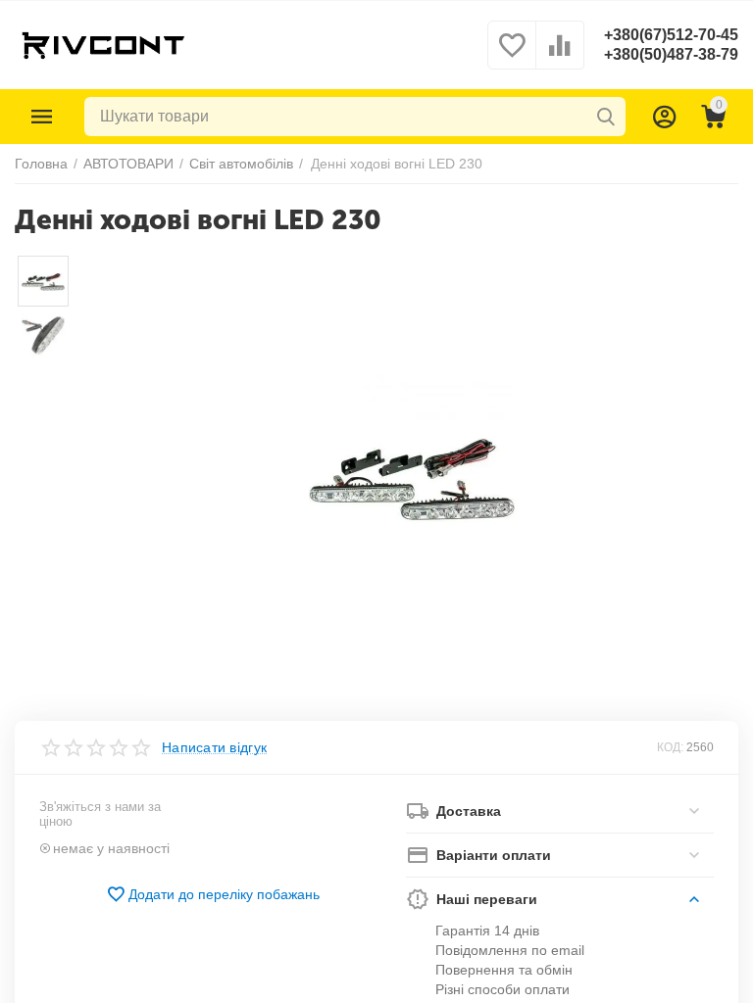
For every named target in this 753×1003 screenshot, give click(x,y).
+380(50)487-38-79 (671, 54)
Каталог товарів (42, 116)
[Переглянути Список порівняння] (560, 56)
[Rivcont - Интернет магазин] (102, 44)
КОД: (670, 747)
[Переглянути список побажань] (511, 56)
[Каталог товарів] (42, 116)
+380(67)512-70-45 (671, 34)
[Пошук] (606, 116)
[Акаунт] (664, 116)
